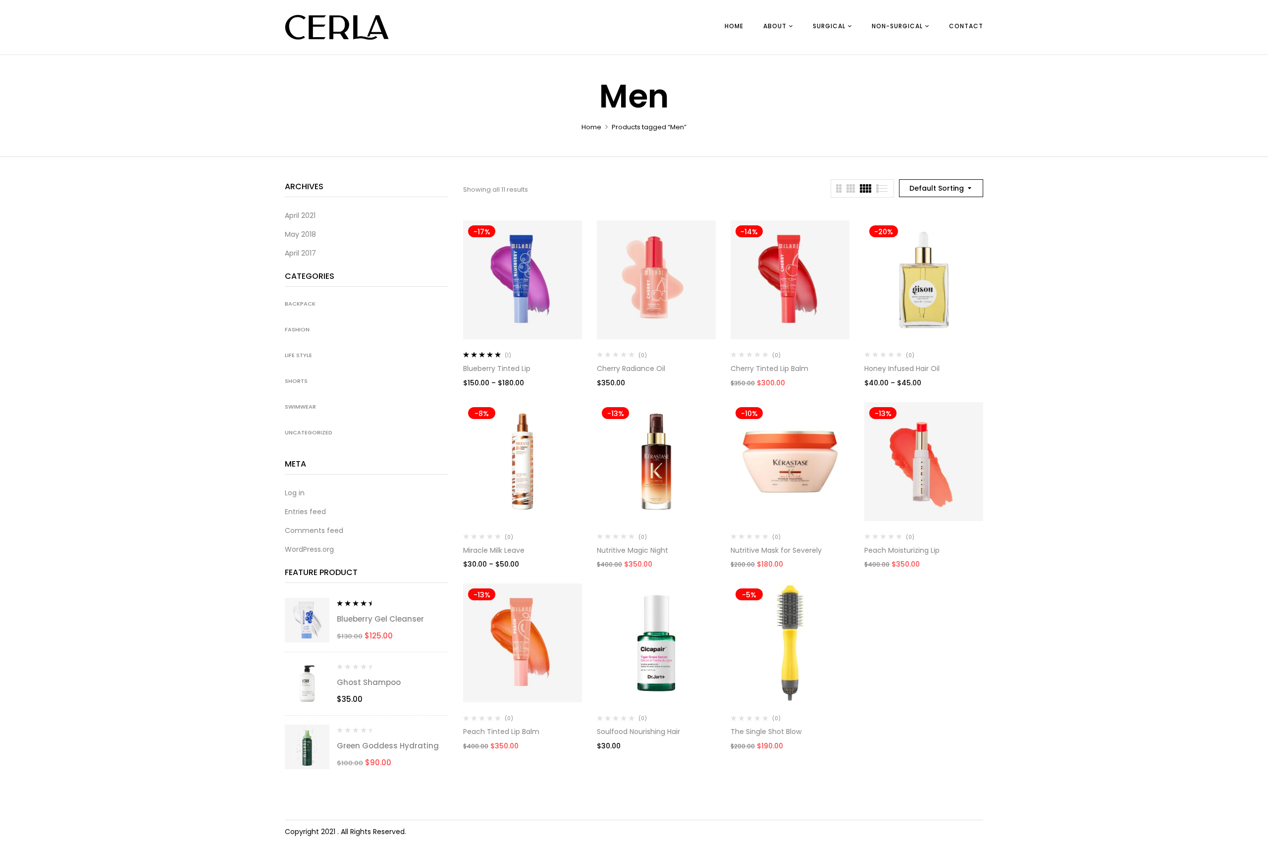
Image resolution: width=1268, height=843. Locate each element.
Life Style (298, 355)
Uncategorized (308, 432)
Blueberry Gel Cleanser (380, 619)
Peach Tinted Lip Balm (501, 732)
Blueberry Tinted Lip (496, 368)
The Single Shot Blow (766, 732)
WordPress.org (309, 549)
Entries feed (305, 512)
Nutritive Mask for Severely (776, 550)
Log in (295, 493)
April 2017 (300, 253)
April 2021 (300, 215)
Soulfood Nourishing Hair (638, 732)
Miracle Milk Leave (494, 550)
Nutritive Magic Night (632, 550)
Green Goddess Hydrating (388, 745)
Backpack (300, 304)
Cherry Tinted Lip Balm (769, 368)
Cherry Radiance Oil (631, 368)
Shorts (296, 381)
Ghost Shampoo (369, 682)
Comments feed (314, 530)
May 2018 (300, 234)
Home (591, 127)
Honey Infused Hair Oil (902, 368)
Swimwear (300, 407)
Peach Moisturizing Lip (902, 550)
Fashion (297, 329)
